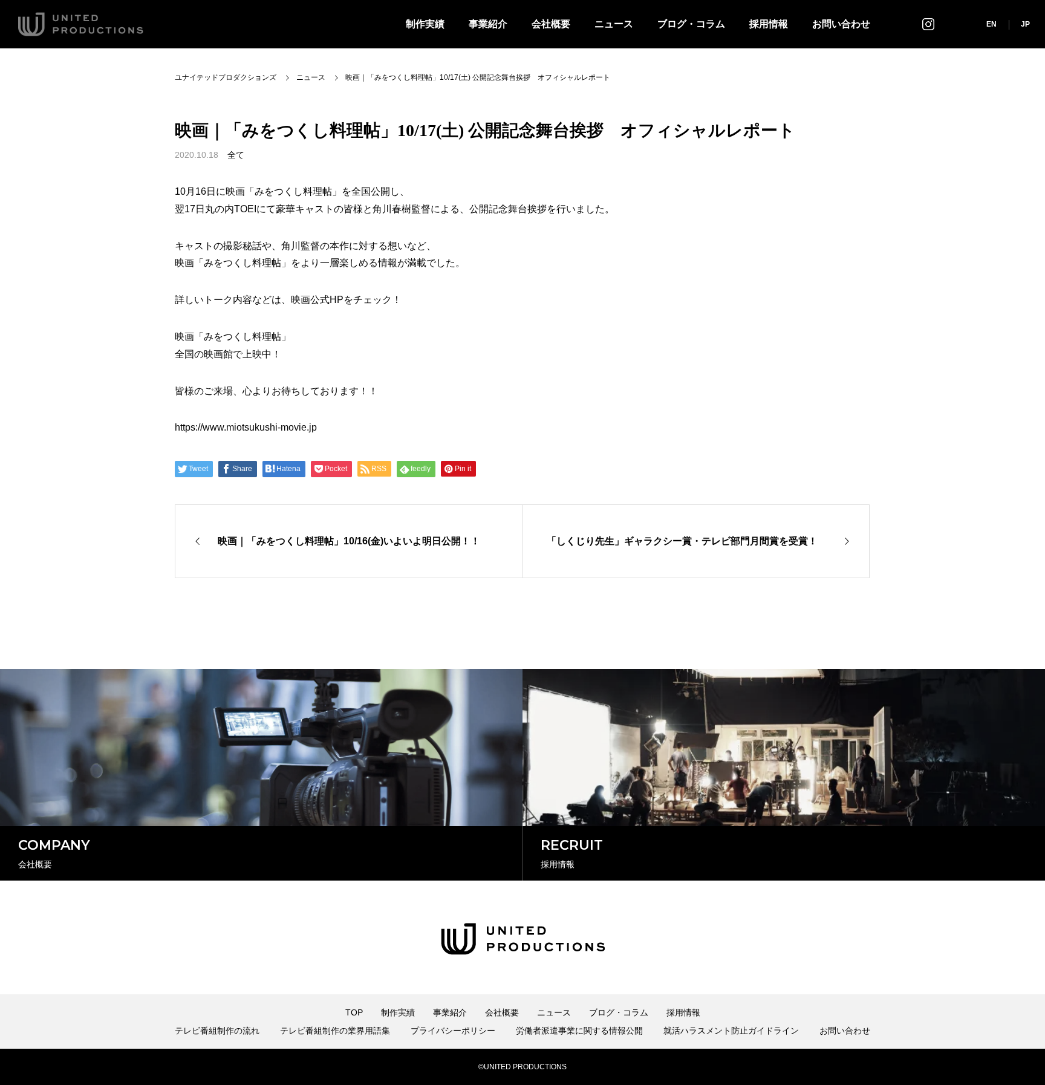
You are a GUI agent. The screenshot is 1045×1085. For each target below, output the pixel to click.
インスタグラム (928, 24)
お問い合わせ (841, 24)
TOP (354, 1012)
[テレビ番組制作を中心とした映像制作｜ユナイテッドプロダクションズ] (80, 24)
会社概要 (551, 24)
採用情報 (768, 24)
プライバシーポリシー (453, 1030)
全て (235, 155)
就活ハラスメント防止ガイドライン (731, 1030)
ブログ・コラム (691, 24)
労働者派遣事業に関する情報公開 (579, 1030)
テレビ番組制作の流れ (217, 1030)
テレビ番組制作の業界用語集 (335, 1030)
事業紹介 (488, 24)
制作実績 (425, 24)
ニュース (613, 24)
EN (991, 24)
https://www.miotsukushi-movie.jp (246, 427)
